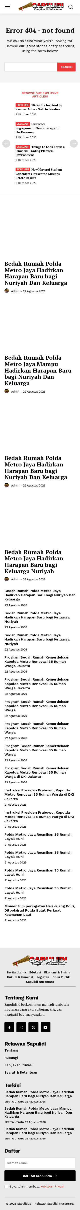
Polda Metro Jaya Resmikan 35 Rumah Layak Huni (38, 854)
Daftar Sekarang (37, 1176)
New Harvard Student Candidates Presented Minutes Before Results (39, 173)
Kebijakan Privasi (52, 1186)
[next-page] (74, 144)
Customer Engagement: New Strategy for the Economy (38, 128)
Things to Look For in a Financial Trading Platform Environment (40, 151)
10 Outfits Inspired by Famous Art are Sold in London (39, 107)
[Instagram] (21, 1027)
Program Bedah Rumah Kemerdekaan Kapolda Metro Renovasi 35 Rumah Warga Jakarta (36, 661)
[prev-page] (6, 144)
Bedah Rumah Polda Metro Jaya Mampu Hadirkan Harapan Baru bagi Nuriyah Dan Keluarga (38, 370)
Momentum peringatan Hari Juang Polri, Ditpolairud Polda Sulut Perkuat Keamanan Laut (39, 910)
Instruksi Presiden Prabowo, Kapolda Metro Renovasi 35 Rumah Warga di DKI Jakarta (39, 794)
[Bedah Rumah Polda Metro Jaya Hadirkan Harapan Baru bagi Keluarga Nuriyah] (40, 519)
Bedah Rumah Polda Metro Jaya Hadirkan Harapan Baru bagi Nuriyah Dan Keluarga (35, 273)
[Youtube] (45, 1027)
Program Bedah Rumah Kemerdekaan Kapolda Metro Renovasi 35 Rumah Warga (36, 705)
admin (15, 291)
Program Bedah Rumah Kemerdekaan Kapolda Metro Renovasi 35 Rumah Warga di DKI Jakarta (36, 772)
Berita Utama (14, 1101)
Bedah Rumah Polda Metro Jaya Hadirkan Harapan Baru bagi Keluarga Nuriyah (33, 561)
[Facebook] (9, 1027)
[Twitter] (33, 1027)
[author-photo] (7, 290)
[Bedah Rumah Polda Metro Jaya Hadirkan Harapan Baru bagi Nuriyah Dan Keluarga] (40, 231)
